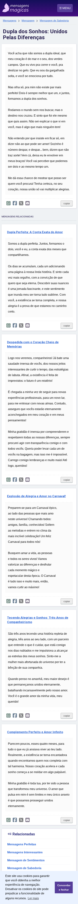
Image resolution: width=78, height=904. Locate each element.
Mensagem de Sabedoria (54, 20)
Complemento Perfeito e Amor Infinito (35, 732)
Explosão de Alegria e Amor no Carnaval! (36, 496)
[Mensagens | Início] (7, 7)
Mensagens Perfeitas (21, 844)
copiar (66, 203)
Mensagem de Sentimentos (26, 860)
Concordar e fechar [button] (63, 887)
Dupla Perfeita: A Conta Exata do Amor (35, 232)
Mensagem (28, 20)
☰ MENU (65, 8)
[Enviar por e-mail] (27, 203)
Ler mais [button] (33, 898)
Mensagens (9, 20)
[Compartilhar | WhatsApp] (8, 203)
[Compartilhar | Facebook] (15, 203)
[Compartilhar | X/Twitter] (21, 203)
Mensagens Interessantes (25, 852)
